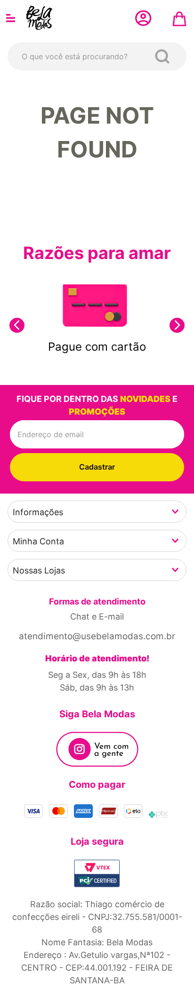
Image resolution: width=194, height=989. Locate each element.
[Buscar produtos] (164, 56)
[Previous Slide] (16, 325)
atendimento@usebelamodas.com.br (97, 636)
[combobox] (97, 56)
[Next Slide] (177, 325)
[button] (97, 512)
